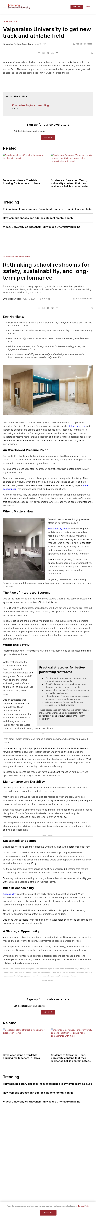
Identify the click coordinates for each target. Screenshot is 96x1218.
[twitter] (48, 53)
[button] (5, 7)
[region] (48, 1210)
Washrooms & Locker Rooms (16, 257)
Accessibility (9, 894)
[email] (57, 53)
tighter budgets (76, 426)
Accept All (48, 1213)
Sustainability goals (58, 528)
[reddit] (52, 53)
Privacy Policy (83, 1206)
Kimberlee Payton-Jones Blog (18, 44)
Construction (10, 21)
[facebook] (39, 53)
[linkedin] (43, 53)
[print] (91, 53)
